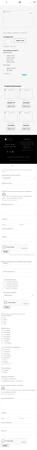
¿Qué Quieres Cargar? (9, 292)
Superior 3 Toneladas (11, 288)
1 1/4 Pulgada (7, 343)
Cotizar (5, 445)
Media (5, 319)
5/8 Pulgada (6, 336)
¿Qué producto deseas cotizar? (11, 175)
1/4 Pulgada (6, 330)
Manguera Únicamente (9, 379)
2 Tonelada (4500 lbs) (12, 284)
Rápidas (5, 362)
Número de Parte (7, 183)
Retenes (9, 33)
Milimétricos (16, 33)
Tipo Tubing (6, 353)
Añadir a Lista (20, 40)
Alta (4, 317)
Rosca (5, 360)
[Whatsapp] (26, 75)
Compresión (6, 351)
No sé (5, 324)
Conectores (6, 349)
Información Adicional (7, 398)
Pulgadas (6, 370)
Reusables (6, 357)
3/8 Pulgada (6, 332)
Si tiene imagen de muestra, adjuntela (12, 385)
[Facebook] (23, 75)
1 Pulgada (6, 341)
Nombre (4, 224)
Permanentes (7, 355)
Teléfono (4, 237)
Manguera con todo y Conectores (12, 381)
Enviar (6, 251)
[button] (19, 2)
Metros (5, 372)
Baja (4, 321)
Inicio (4, 33)
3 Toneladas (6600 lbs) (12, 286)
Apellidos (21, 224)
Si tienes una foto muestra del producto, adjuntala (16, 191)
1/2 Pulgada (6, 334)
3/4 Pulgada (6, 338)
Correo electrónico (8, 228)
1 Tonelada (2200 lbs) (12, 282)
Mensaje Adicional (7, 204)
